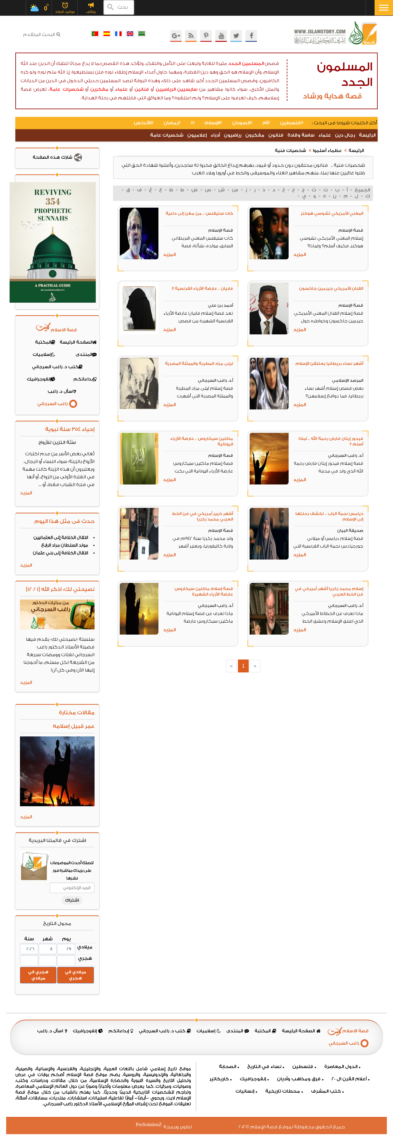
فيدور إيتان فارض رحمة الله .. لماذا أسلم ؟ (330, 441)
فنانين (141, 89)
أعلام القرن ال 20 (349, 1079)
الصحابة (227, 1066)
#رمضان (172, 123)
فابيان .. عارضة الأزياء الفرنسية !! (202, 288)
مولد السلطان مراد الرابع (64, 545)
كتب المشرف (326, 1091)
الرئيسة (367, 135)
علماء (121, 89)
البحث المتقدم (39, 34)
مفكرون (254, 135)
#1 (192, 123)
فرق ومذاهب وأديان (299, 1079)
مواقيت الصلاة (65, 12)
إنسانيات (244, 1091)
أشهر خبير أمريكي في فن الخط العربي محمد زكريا (202, 516)
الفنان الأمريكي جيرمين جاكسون (331, 288)
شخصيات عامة (66, 89)
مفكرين (99, 89)
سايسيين (187, 89)
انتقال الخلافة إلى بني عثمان (60, 553)
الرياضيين (166, 89)
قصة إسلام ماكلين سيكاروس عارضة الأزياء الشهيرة (203, 591)
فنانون (275, 135)
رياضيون (232, 135)
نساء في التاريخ (264, 1066)
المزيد (299, 254)
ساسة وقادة (300, 135)
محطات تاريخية (282, 1091)
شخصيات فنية (290, 150)
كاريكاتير (219, 1079)
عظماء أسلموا (327, 150)
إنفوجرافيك (253, 1079)
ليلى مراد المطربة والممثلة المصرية (199, 363)
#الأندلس (144, 123)
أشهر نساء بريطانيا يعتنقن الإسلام (329, 363)
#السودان (242, 123)
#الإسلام (213, 123)
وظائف (91, 12)
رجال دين (345, 135)
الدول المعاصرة (340, 1066)
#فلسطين (291, 123)
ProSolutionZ (152, 1124)
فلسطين (302, 1066)
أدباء (215, 135)
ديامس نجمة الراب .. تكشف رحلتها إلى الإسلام (329, 516)
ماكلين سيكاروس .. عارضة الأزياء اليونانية (201, 441)
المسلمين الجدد (246, 63)
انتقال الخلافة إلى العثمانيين (60, 537)
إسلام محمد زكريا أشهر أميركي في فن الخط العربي (329, 591)
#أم (266, 123)
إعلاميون (197, 135)
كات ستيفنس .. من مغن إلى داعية (199, 213)
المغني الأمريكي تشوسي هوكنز (332, 213)
